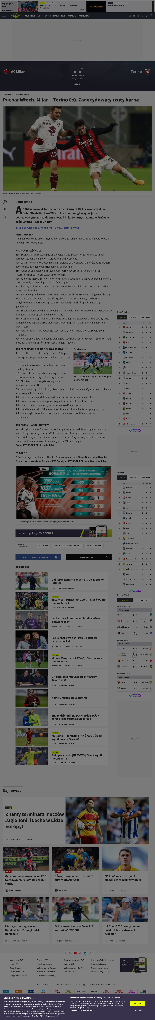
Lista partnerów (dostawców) (81, 1010)
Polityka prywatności (50, 1016)
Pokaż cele (138, 1010)
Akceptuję (137, 1003)
